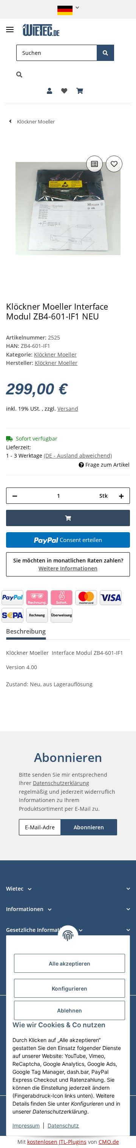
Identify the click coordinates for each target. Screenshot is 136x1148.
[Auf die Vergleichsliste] (94, 164)
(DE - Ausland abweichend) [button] (78, 455)
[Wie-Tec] (41, 30)
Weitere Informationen (68, 568)
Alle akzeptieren (69, 963)
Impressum (26, 1125)
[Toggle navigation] (10, 26)
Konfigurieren (69, 988)
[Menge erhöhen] (121, 495)
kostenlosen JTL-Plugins (57, 1141)
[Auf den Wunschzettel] (114, 164)
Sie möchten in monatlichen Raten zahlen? (68, 564)
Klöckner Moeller (55, 354)
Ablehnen (69, 1010)
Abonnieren (89, 827)
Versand (67, 408)
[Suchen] (105, 53)
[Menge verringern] (14, 495)
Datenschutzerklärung (61, 783)
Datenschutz (63, 1125)
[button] (68, 8)
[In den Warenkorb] (12, 142)
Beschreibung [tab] (26, 631)
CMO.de (109, 1141)
